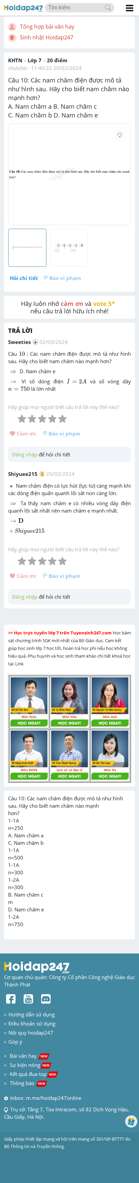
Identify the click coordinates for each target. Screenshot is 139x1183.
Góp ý (15, 1041)
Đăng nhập (24, 454)
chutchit (17, 68)
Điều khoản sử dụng (31, 1023)
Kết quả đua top (33, 1074)
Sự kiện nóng (30, 1065)
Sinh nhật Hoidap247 (46, 37)
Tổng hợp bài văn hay (47, 26)
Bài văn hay (28, 1055)
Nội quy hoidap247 (30, 1032)
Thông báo (27, 1083)
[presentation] (22, 354)
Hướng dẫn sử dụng (31, 1014)
